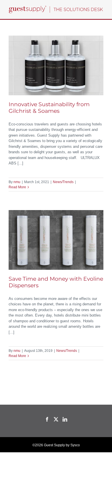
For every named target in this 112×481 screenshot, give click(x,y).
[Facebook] (47, 419)
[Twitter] (56, 419)
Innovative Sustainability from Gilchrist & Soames (49, 107)
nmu (16, 182)
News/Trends (63, 182)
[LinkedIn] (65, 419)
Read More (17, 187)
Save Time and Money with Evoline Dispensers (56, 282)
